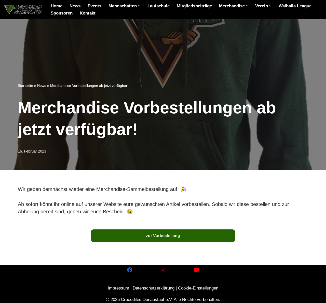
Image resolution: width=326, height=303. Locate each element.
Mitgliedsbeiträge (194, 6)
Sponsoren (62, 13)
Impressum (118, 288)
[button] (139, 6)
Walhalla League (295, 6)
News (75, 6)
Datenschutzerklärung (153, 288)
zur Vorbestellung (163, 235)
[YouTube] (196, 270)
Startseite (25, 86)
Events (94, 6)
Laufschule (158, 6)
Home (56, 6)
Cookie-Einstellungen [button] (198, 288)
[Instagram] (163, 270)
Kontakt (88, 13)
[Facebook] (130, 270)
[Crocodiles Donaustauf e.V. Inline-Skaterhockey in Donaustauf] (23, 9)
